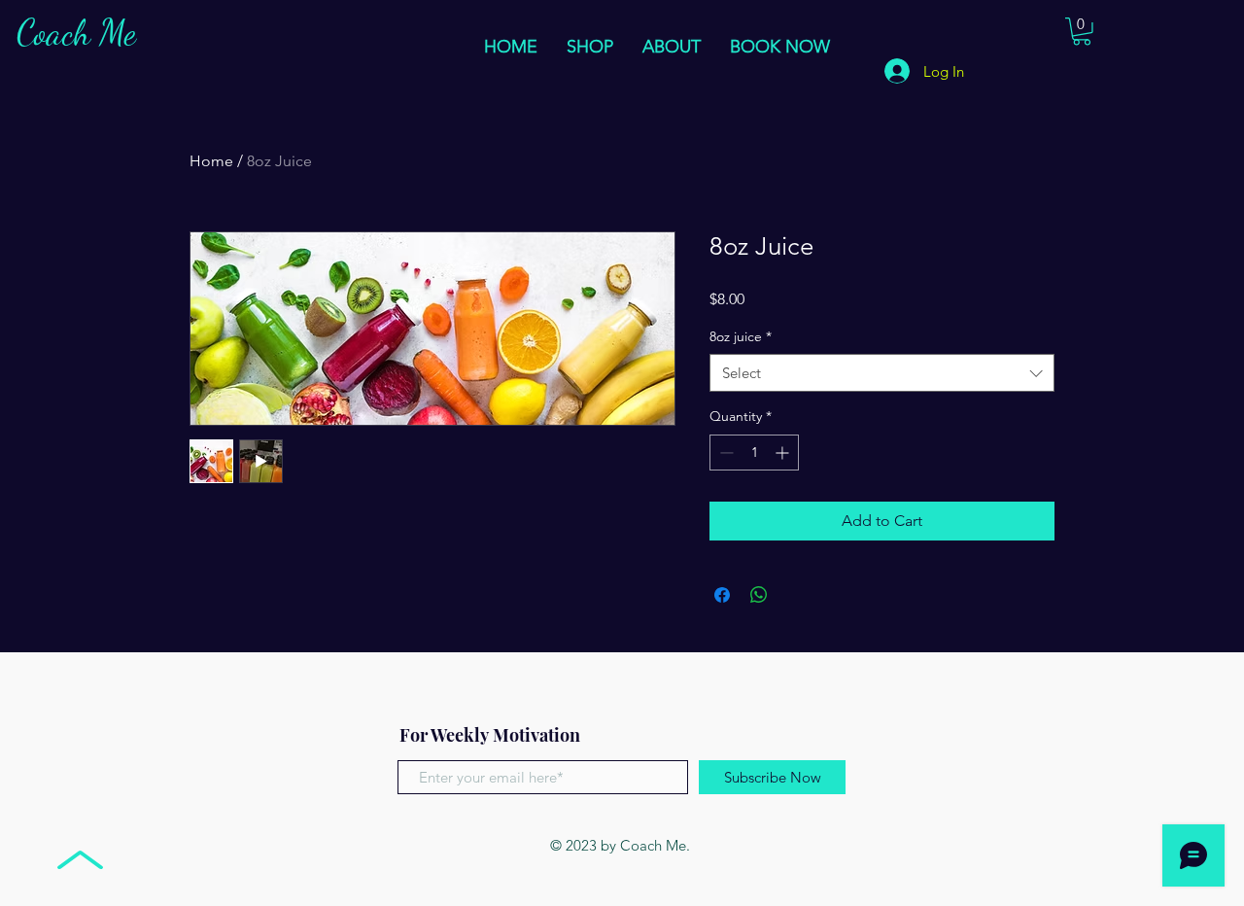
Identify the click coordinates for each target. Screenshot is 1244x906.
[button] (1081, 31)
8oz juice (740, 336)
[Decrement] (724, 453)
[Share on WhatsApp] (759, 595)
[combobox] (881, 373)
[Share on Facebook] (722, 595)
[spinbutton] (754, 453)
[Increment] (784, 453)
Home (211, 161)
